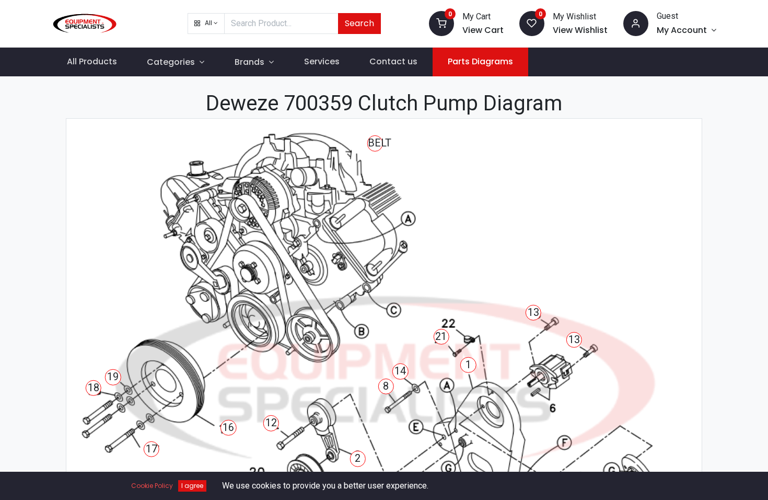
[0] (441, 23)
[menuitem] (92, 62)
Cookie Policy (152, 485)
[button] (206, 23)
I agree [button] (192, 485)
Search (359, 23)
